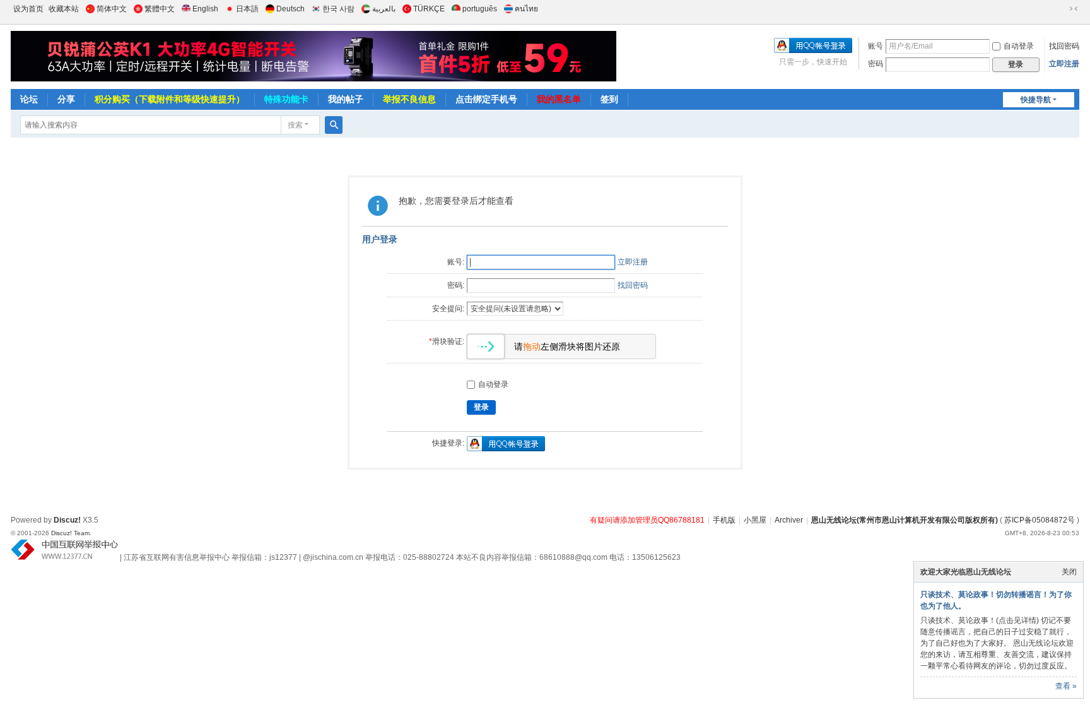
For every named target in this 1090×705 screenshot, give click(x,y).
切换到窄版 (1073, 9)
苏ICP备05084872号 (1039, 520)
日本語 (247, 8)
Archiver (789, 520)
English (205, 8)
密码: (455, 285)
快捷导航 (1036, 99)
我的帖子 (345, 99)
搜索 (295, 125)
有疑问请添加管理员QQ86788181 (647, 520)
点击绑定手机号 (486, 99)
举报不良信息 (409, 99)
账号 (875, 46)
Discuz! (67, 520)
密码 (875, 63)
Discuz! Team (70, 533)
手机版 (724, 520)
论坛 (29, 99)
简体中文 (112, 8)
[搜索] (334, 125)
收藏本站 (64, 8)
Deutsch (290, 8)
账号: (455, 262)
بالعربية (384, 8)
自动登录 (1019, 46)
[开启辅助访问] (1061, 9)
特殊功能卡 (286, 99)
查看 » (1066, 686)
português (479, 8)
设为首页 (28, 8)
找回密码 (1064, 46)
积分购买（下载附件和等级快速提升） (170, 99)
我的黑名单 (559, 99)
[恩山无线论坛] (304, 56)
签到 (609, 99)
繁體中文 (159, 8)
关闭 (1069, 571)
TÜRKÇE (429, 8)
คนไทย (526, 8)
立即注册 (1064, 63)
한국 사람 (338, 8)
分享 (66, 99)
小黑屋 (755, 520)
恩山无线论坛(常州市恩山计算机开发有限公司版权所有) (904, 520)
